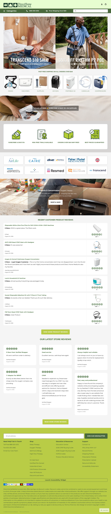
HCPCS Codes (61, 454)
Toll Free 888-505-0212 (11, 444)
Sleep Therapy (35, 444)
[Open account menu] (102, 4)
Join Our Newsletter (96, 436)
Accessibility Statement (90, 466)
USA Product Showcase (38, 469)
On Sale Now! (34, 460)
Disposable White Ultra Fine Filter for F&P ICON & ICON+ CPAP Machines (29, 225)
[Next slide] (109, 197)
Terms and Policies (24, 511)
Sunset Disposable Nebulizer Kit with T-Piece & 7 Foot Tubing (25, 295)
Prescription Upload (89, 460)
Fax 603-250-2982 (9, 447)
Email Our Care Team (10, 451)
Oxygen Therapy (35, 447)
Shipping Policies (88, 454)
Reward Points (87, 451)
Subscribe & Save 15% (16, 142)
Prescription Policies (89, 457)
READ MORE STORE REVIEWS (55, 422)
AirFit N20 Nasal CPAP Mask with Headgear (19, 242)
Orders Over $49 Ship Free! (68, 142)
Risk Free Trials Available (42, 142)
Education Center (62, 444)
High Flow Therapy (36, 454)
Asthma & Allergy (36, 451)
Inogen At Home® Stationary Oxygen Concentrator (22, 259)
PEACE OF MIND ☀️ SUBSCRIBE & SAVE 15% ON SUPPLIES (55, 108)
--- (30, 457)
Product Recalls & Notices (65, 457)
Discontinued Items (37, 475)
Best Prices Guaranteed (94, 142)
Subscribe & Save (36, 466)
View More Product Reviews (55, 332)
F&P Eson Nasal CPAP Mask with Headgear (19, 312)
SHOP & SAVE (56, 202)
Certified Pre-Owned (37, 463)
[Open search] (90, 11)
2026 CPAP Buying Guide (64, 447)
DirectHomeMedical (12, 511)
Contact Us (86, 444)
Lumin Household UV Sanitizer (15, 278)
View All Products (36, 472)
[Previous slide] (2, 197)
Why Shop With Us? (89, 447)
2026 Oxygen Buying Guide (65, 451)
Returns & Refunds (88, 463)
